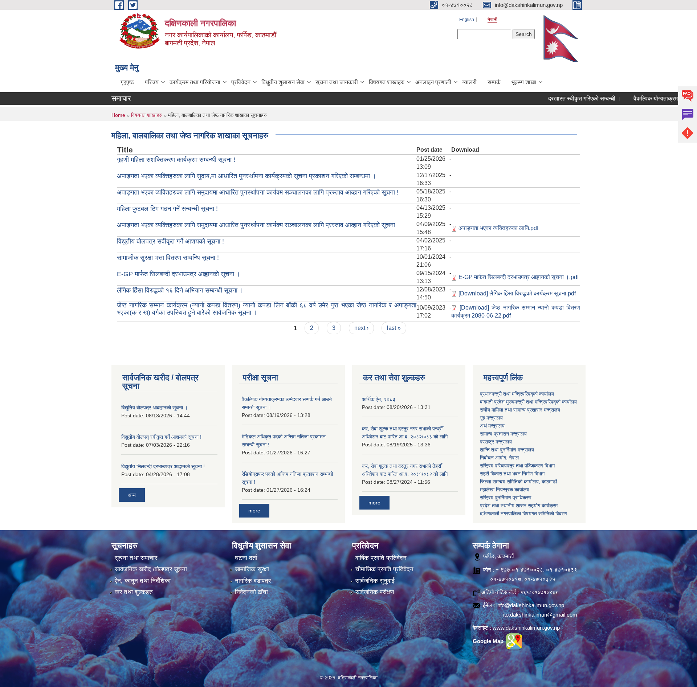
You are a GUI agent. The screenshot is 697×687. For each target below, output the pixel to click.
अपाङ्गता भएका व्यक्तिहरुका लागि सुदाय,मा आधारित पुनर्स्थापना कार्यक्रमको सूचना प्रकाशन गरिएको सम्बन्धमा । (246, 176)
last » (394, 328)
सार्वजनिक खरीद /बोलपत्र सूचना (151, 569)
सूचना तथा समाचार (136, 558)
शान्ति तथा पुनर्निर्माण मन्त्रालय (507, 450)
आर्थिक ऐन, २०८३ (378, 399)
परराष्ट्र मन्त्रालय (496, 442)
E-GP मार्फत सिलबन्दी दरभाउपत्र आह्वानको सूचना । (178, 274)
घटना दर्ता (246, 558)
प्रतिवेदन (240, 82)
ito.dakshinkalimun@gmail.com (540, 615)
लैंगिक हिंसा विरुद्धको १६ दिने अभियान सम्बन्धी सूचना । (180, 290)
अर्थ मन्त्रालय (492, 426)
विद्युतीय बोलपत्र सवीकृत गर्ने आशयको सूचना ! (170, 241)
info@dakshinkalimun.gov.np (530, 605)
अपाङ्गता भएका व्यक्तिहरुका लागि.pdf (498, 228)
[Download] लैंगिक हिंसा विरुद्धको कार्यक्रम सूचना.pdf (517, 293)
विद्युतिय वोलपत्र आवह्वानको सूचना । (154, 407)
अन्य (132, 495)
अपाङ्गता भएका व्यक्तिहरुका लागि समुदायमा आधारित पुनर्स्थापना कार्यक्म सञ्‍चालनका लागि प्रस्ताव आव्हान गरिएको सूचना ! (258, 192)
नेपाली (492, 19)
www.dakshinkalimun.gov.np (526, 628)
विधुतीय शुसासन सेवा (283, 82)
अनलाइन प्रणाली (433, 82)
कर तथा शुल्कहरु (134, 592)
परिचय (152, 82)
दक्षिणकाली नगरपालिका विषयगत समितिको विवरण (523, 513)
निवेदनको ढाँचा (251, 592)
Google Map (489, 641)
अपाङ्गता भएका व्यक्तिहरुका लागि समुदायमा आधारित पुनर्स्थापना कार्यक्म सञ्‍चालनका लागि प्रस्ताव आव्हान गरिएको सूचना (256, 225)
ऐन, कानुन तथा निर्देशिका (143, 580)
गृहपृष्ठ (127, 82)
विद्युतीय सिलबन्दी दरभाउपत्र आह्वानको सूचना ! (163, 466)
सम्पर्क (494, 82)
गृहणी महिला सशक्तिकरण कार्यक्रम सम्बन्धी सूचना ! (176, 159)
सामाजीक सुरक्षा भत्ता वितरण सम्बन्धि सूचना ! (168, 257)
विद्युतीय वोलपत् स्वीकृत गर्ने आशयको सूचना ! (161, 437)
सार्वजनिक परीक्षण (374, 592)
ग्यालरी (469, 82)
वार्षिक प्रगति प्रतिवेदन (381, 558)
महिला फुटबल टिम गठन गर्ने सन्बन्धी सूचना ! (167, 208)
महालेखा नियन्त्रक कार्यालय (504, 489)
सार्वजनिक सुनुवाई (375, 580)
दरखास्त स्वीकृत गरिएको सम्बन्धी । (565, 98)
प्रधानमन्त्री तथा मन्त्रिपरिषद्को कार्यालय (517, 394)
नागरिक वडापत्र (253, 580)
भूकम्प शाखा (523, 82)
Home (118, 115)
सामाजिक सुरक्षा (252, 569)
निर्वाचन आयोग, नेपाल (499, 458)
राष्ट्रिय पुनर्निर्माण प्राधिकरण (505, 497)
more (254, 511)
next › (361, 328)
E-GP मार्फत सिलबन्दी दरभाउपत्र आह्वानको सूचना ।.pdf (518, 277)
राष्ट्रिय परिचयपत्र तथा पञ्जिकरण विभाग (517, 466)
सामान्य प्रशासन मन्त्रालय (503, 434)
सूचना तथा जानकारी (336, 82)
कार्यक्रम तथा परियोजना (195, 82)
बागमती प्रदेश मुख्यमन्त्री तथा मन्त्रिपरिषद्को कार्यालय (528, 402)
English (466, 19)
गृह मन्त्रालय (491, 418)
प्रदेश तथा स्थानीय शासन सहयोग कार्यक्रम (519, 505)
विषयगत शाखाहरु (386, 82)
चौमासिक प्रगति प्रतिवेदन (384, 569)
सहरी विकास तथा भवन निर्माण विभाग (512, 474)
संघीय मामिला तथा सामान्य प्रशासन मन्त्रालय (520, 410)
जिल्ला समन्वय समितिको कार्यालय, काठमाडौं (518, 481)
